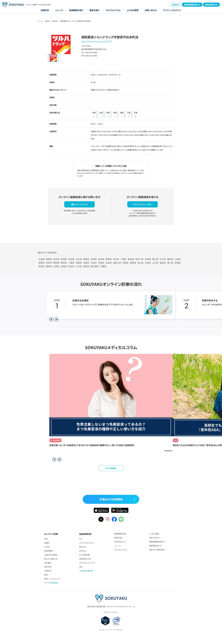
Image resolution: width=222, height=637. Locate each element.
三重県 (71, 262)
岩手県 (56, 259)
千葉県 (123, 259)
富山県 (155, 259)
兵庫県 (101, 262)
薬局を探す (94, 10)
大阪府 (94, 262)
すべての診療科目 (51, 582)
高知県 (41, 266)
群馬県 (108, 259)
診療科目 (45, 10)
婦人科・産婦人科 (51, 558)
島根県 (133, 262)
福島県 (86, 259)
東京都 (131, 259)
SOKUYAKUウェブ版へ (142, 204)
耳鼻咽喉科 (48, 550)
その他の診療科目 (86, 570)
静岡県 (56, 262)
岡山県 (140, 262)
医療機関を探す (76, 10)
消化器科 (47, 562)
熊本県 (71, 266)
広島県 (148, 262)
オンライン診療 (51, 533)
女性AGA (82, 550)
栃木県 (54, 21)
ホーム (40, 21)
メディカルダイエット (87, 543)
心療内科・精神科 (51, 554)
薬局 (47, 21)
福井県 (170, 259)
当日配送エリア (120, 541)
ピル (80, 539)
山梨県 (178, 259)
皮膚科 (47, 543)
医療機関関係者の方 (192, 4)
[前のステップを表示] (51, 319)
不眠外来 (47, 570)
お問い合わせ (151, 10)
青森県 (49, 259)
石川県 (163, 259)
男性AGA (82, 547)
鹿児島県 (95, 266)
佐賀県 (56, 266)
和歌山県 (117, 262)
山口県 (155, 262)
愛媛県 (178, 262)
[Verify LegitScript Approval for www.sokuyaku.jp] (105, 620)
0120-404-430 (81, 204)
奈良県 (108, 262)
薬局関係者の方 (211, 4)
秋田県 (71, 259)
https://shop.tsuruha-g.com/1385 (95, 41)
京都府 (86, 262)
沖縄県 (103, 266)
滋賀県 (79, 262)
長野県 (41, 262)
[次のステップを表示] (56, 319)
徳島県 (163, 262)
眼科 (46, 574)
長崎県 (64, 266)
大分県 (79, 266)
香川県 (170, 262)
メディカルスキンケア (87, 562)
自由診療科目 (85, 533)
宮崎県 (86, 266)
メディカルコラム (113, 10)
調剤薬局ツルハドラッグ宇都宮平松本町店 (76, 21)
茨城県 (94, 259)
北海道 (41, 259)
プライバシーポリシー (111, 612)
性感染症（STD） (85, 558)
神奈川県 (139, 259)
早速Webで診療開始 (111, 499)
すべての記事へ (111, 468)
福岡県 (49, 266)
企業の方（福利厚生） (157, 549)
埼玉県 (116, 259)
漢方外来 (47, 566)
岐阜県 (49, 262)
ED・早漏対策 (84, 554)
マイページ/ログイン (172, 10)
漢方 (81, 566)
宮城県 (64, 259)
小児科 (47, 547)
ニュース (59, 10)
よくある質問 (132, 10)
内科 (46, 539)
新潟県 (148, 259)
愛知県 (64, 262)
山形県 (79, 259)
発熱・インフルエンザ (52, 578)
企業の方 (175, 4)
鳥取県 (125, 262)
